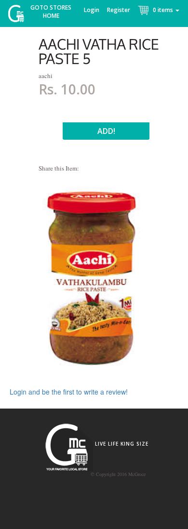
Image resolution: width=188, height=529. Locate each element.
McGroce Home (19, 15)
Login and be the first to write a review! (69, 392)
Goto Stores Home (50, 11)
